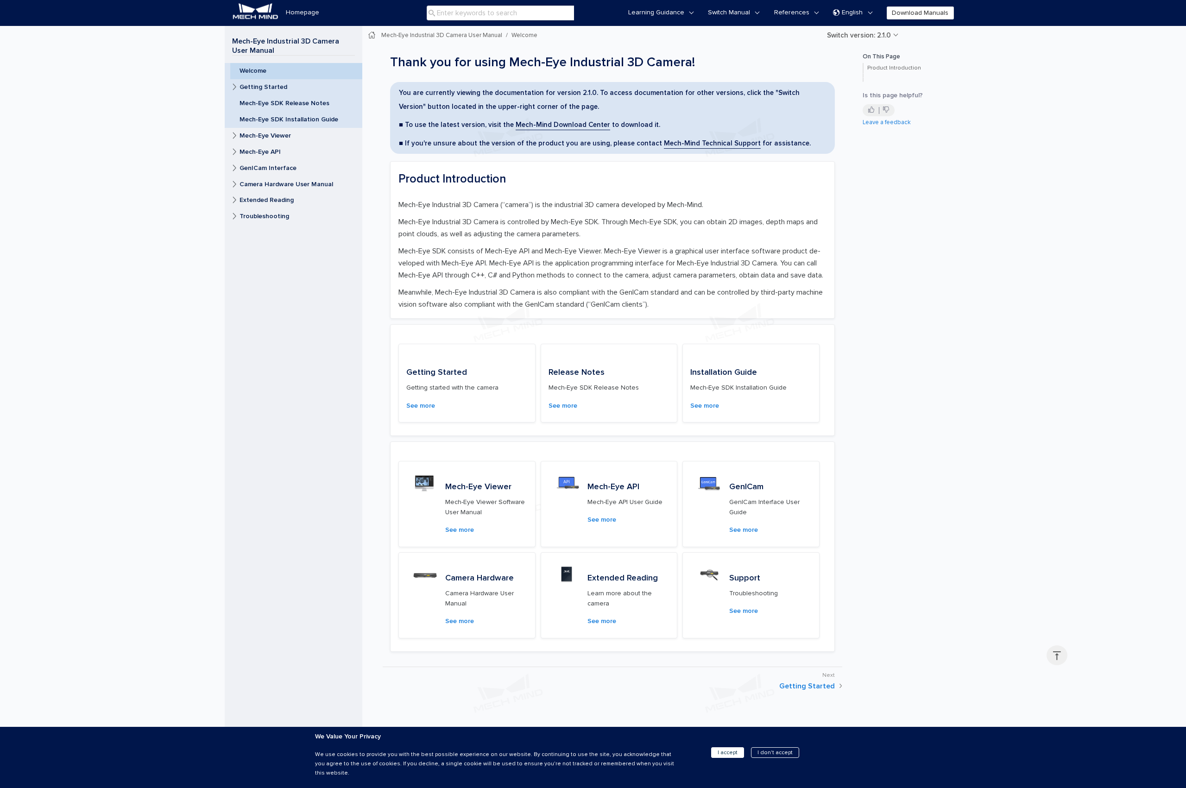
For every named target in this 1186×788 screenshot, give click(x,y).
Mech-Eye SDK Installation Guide (289, 119)
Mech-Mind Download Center (563, 124)
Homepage (302, 12)
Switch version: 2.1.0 (859, 35)
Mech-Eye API (260, 152)
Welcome (253, 71)
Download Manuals (920, 13)
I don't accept (775, 752)
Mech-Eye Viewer (265, 135)
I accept (728, 752)
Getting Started (263, 87)
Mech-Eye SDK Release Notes (284, 103)
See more (420, 406)
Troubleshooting (264, 216)
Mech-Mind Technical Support (712, 143)
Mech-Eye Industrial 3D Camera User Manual (285, 46)
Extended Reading (267, 200)
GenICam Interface (268, 168)
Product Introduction (894, 67)
